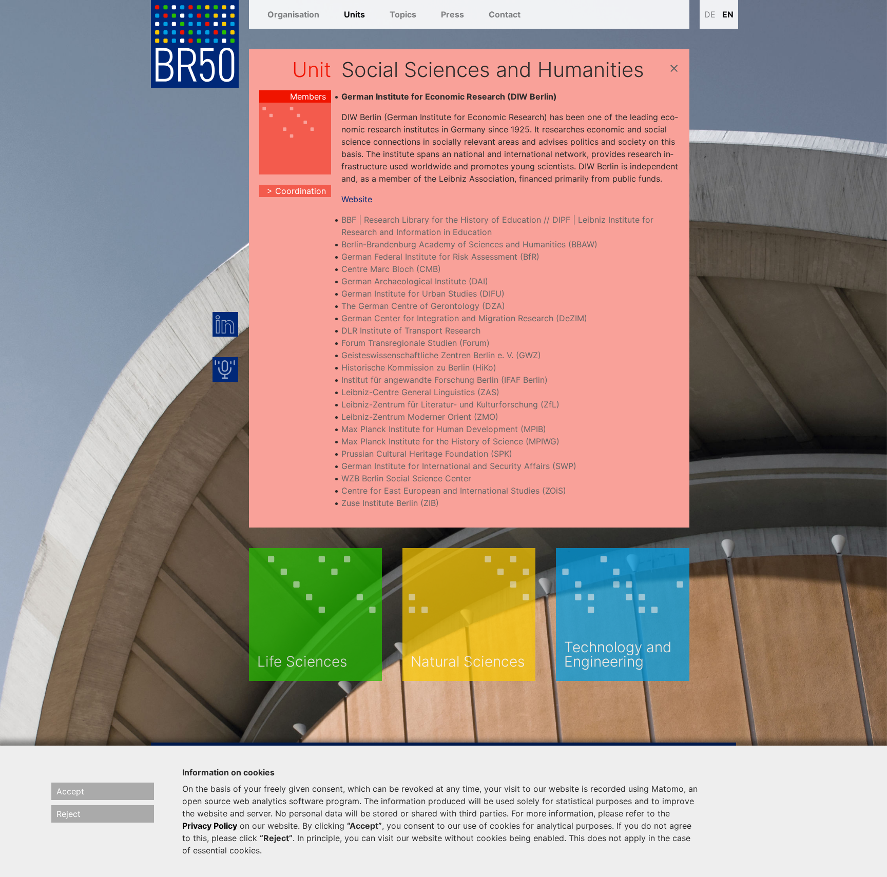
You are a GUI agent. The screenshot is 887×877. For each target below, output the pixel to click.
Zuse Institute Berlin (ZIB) (390, 503)
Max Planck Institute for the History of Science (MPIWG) (450, 441)
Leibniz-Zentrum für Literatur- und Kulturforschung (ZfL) (450, 404)
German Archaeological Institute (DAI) (414, 281)
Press (452, 14)
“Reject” (276, 838)
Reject (68, 814)
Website (356, 199)
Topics (403, 14)
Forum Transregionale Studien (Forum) (415, 343)
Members (308, 96)
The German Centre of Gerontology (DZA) (423, 306)
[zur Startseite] (195, 43)
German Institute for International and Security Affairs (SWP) (458, 466)
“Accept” (364, 826)
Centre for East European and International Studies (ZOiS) (453, 490)
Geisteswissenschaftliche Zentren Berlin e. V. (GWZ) (441, 355)
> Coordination (296, 191)
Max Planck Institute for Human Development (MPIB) (443, 429)
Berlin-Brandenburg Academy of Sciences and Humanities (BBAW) (469, 244)
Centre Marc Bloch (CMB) (391, 269)
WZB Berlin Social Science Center (406, 478)
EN (728, 14)
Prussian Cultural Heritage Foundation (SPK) (426, 454)
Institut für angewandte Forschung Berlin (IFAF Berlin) (444, 380)
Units (354, 14)
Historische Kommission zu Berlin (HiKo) (418, 367)
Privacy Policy (209, 826)
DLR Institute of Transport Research (410, 330)
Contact (504, 14)
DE (710, 14)
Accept (70, 791)
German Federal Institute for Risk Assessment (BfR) (440, 256)
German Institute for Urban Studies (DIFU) (423, 293)
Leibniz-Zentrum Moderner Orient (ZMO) (419, 417)
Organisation (293, 14)
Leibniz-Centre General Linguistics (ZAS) (420, 392)
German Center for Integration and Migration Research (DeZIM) (464, 318)
